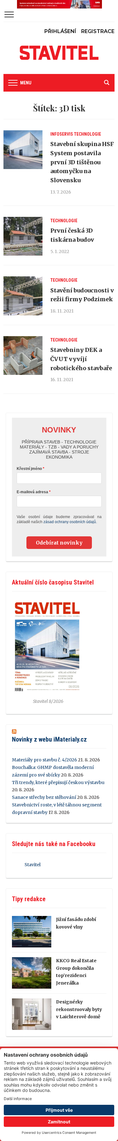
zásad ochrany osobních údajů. (70, 522)
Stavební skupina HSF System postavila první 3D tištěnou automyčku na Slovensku (82, 162)
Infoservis (61, 134)
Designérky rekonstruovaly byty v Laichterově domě (79, 1009)
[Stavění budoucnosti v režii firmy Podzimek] (22, 295)
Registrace (98, 31)
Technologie (87, 134)
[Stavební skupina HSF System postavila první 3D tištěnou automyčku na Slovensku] (22, 149)
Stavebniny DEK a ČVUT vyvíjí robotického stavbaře (81, 359)
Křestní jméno (29, 468)
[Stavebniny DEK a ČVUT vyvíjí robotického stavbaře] (22, 355)
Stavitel (33, 864)
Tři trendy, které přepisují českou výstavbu (58, 782)
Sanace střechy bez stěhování (44, 797)
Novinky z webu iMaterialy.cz (49, 739)
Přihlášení (60, 31)
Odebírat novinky (59, 542)
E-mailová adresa (32, 492)
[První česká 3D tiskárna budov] (22, 236)
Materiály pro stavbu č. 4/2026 (44, 760)
